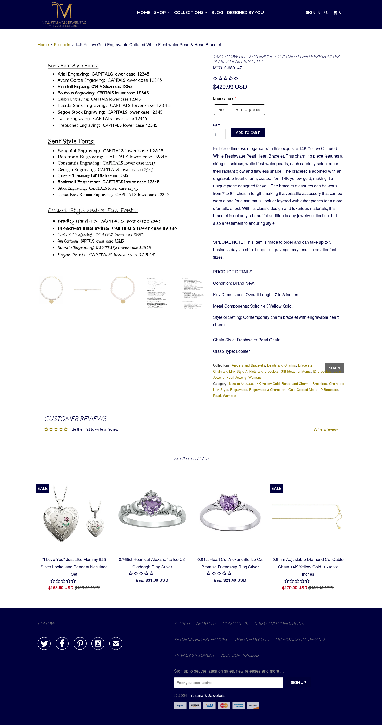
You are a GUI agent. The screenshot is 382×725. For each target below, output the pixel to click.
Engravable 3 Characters (267, 389)
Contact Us (234, 623)
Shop (160, 12)
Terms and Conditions (278, 623)
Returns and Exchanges (200, 639)
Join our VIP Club (240, 655)
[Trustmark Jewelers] (64, 14)
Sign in (313, 12)
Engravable (238, 389)
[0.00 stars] (64, 581)
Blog (217, 12)
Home (143, 12)
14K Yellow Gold (267, 383)
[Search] (326, 12)
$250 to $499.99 (241, 383)
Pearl (217, 395)
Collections (189, 12)
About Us (206, 623)
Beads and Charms (281, 365)
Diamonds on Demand (299, 639)
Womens (255, 377)
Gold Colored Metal (302, 389)
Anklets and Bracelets (248, 365)
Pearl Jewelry (236, 377)
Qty (216, 125)
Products (62, 45)
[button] (226, 78)
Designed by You (245, 12)
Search (182, 623)
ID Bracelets (322, 371)
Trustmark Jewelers (207, 695)
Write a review (326, 429)
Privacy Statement (194, 655)
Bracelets (305, 365)
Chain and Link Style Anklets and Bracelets (246, 371)
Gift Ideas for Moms (296, 371)
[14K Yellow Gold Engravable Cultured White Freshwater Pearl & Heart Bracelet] (123, 163)
